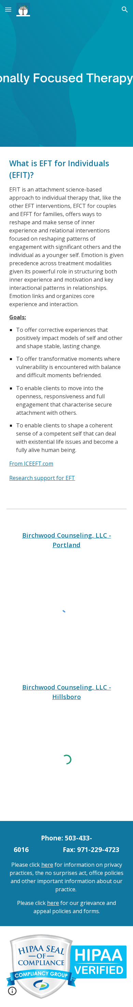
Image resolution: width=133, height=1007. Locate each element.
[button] (8, 9)
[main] (66, 322)
